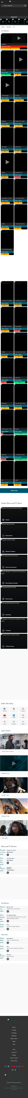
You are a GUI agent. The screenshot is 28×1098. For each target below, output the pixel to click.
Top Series (4, 934)
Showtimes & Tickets (6, 46)
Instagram (23, 710)
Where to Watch (5, 72)
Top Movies (5, 903)
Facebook (5, 710)
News (14, 1044)
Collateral (4, 44)
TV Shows (14, 1030)
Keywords (9, 27)
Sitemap (14, 1055)
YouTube (4, 717)
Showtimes (14, 1035)
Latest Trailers (5, 730)
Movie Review (10, 852)
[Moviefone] (14, 2)
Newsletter (14, 723)
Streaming (14, 1033)
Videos (14, 1041)
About (14, 1049)
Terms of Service (14, 1058)
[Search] (25, 5)
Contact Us (14, 1052)
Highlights (14, 17)
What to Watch (14, 1038)
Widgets (23, 723)
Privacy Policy (14, 1060)
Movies (3, 27)
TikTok (4, 723)
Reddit (23, 717)
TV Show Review (10, 870)
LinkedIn (13, 717)
